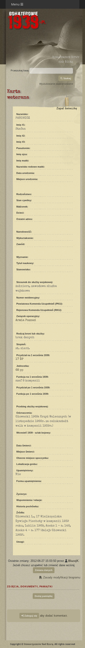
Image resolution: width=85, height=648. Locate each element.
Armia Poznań (25, 320)
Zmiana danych (44, 570)
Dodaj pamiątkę (44, 596)
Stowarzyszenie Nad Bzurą (38, 644)
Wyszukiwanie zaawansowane (56, 83)
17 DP (19, 359)
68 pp (19, 370)
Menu (15, 4)
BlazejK (73, 560)
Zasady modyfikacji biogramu (61, 577)
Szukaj (67, 78)
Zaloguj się (30, 615)
